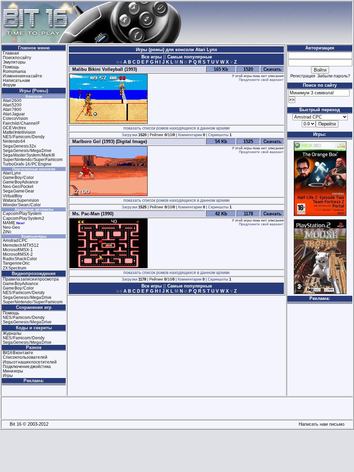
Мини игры (13, 371)
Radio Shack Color (20, 258)
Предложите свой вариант (261, 80)
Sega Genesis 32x (19, 146)
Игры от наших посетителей (30, 362)
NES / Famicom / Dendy (24, 136)
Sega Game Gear (18, 191)
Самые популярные (189, 56)
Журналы (12, 333)
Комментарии (190, 135)
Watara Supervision (21, 200)
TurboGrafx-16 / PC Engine (27, 164)
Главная (11, 53)
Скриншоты (218, 135)
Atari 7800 (12, 109)
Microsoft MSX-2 (18, 254)
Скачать (272, 69)
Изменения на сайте (22, 76)
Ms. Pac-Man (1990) (91, 213)
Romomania (14, 71)
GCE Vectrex (14, 127)
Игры (8, 375)
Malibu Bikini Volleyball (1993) (103, 69)
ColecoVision (15, 118)
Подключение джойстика (27, 366)
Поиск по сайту (17, 57)
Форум (9, 85)
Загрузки (129, 135)
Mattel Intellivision (19, 132)
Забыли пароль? (333, 76)
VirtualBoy (12, 195)
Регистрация (302, 76)
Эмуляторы (14, 62)
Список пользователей (25, 357)
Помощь (11, 67)
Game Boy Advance (20, 182)
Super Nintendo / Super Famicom (33, 159)
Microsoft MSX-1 (18, 249)
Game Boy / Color (18, 177)
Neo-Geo (11, 227)
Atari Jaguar (14, 114)
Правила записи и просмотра (31, 279)
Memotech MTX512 (21, 245)
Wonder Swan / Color (22, 204)
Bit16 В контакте (18, 352)
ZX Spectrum (14, 268)
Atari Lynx (12, 173)
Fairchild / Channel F (21, 123)
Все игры (152, 56)
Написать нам (16, 80)
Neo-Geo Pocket (18, 186)
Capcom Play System (22, 213)
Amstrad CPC (15, 240)
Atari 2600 (12, 100)
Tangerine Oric (16, 263)
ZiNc (7, 231)
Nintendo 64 (14, 141)
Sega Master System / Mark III (29, 155)
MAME (9, 222)
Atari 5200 (12, 105)
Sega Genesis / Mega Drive (27, 150)
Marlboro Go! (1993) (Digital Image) (108, 141)
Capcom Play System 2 (23, 218)
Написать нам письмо (320, 424)
